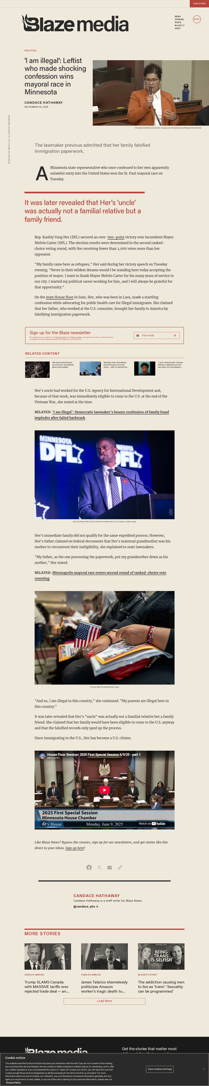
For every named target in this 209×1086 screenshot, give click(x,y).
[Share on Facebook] (89, 867)
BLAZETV (180, 26)
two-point (116, 237)
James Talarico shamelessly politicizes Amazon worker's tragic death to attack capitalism (104, 987)
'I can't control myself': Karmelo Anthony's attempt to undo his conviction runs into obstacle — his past (170, 365)
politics (30, 51)
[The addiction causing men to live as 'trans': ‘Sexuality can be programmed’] (161, 956)
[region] (104, 1069)
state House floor (59, 297)
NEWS (178, 17)
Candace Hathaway (43, 103)
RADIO (178, 23)
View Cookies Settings (160, 1069)
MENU (197, 19)
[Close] (203, 1069)
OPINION (179, 20)
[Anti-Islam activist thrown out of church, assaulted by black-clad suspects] (37, 369)
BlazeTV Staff (147, 975)
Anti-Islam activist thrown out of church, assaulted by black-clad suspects (63, 365)
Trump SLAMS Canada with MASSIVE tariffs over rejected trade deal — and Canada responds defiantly (47, 987)
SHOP (178, 29)
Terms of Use (76, 337)
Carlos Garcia (34, 975)
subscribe (199, 4)
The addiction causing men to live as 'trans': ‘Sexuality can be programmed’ (161, 987)
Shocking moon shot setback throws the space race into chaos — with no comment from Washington (116, 365)
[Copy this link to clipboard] (120, 867)
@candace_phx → (85, 906)
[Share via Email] (109, 867)
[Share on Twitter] (99, 867)
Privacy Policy (61, 337)
